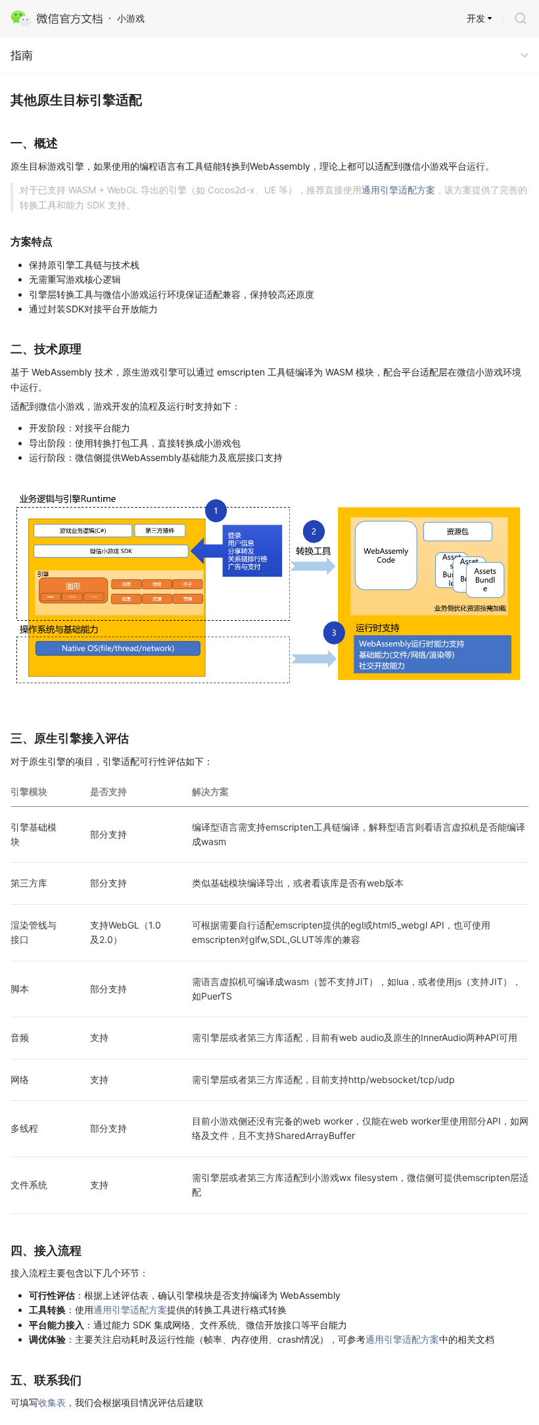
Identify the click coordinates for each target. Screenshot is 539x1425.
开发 (476, 18)
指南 (22, 55)
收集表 (52, 1402)
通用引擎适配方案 (398, 189)
